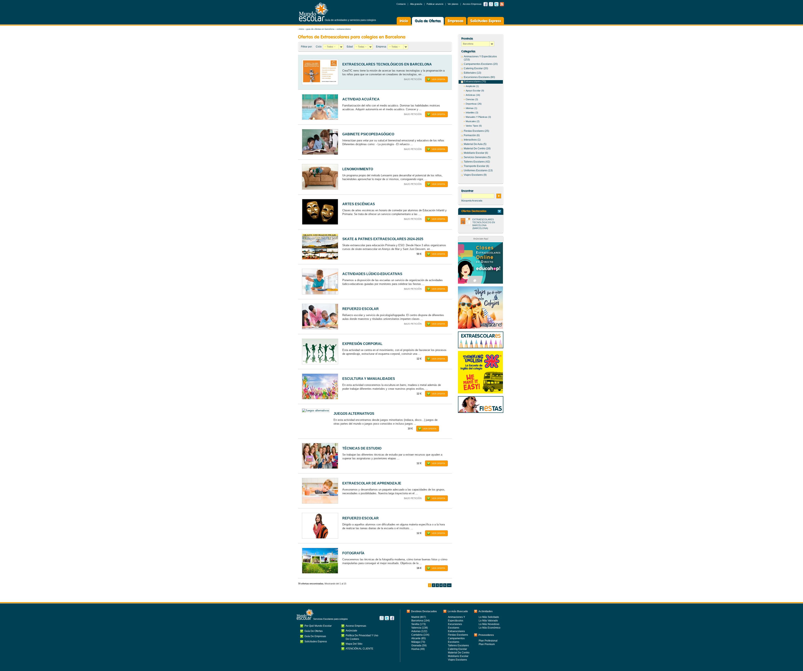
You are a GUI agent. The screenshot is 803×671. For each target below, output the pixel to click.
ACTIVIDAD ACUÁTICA (361, 99)
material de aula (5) (475, 144)
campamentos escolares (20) (481, 64)
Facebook (485, 4)
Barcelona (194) (420, 620)
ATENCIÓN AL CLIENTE (359, 648)
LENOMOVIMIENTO (357, 169)
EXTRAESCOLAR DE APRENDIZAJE (371, 483)
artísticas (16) (473, 95)
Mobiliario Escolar (458, 656)
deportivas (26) (474, 103)
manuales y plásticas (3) (478, 117)
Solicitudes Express (485, 21)
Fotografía (353, 553)
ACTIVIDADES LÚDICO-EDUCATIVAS (372, 274)
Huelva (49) (418, 649)
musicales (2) (472, 121)
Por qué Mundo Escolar (318, 625)
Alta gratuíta (416, 4)
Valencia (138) (419, 627)
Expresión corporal (362, 344)
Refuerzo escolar (360, 518)
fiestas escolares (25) (476, 130)
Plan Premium (487, 644)
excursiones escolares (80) (479, 77)
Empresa (381, 46)
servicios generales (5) (477, 157)
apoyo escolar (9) (475, 90)
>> (449, 585)
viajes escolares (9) (475, 174)
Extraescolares (344, 29)
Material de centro (458, 652)
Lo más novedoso (489, 624)
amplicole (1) (472, 86)
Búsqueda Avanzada (471, 200)
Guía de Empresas (315, 636)
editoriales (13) (472, 72)
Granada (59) (419, 645)
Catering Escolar (457, 649)
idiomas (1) (471, 108)
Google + (491, 4)
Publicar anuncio (435, 4)
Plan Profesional (488, 640)
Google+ (382, 618)
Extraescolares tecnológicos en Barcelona (387, 64)
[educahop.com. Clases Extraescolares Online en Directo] (480, 244)
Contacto (401, 4)
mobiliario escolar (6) (476, 152)
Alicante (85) (418, 638)
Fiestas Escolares (458, 634)
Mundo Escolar (313, 11)
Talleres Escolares (458, 645)
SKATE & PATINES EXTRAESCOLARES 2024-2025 (382, 239)
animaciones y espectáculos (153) (480, 58)
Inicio (404, 21)
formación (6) (472, 135)
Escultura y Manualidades (368, 378)
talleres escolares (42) (477, 161)
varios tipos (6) (474, 125)
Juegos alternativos (354, 413)
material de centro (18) (477, 148)
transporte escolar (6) (476, 166)
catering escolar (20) (476, 68)
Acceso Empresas (472, 4)
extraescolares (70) (475, 81)
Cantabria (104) (420, 634)
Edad (350, 46)
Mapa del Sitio (354, 643)
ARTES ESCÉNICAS (358, 204)
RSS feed (502, 4)
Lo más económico (489, 627)
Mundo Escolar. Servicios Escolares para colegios (322, 614)
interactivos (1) (472, 139)
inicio (301, 29)
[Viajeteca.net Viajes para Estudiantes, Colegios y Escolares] (480, 288)
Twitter (496, 4)
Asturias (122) (419, 631)
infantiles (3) (472, 112)
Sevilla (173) (418, 624)
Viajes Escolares (457, 659)
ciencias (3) (472, 99)
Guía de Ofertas (428, 21)
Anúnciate (351, 630)
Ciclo (319, 46)
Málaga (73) (418, 641)
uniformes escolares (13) (478, 170)
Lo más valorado (488, 620)
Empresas (455, 21)
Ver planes (453, 4)
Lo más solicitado (489, 617)
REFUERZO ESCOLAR (360, 309)
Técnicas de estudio (361, 448)
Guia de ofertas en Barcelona (320, 29)
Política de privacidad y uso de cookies (362, 637)
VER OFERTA (438, 79)
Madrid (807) (418, 617)
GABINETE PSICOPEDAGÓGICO (368, 134)
